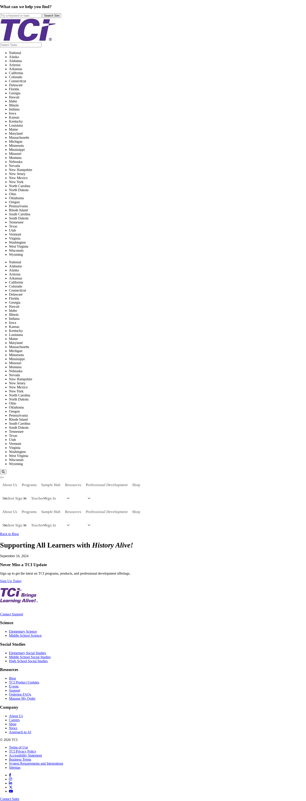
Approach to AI (20, 732)
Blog (12, 678)
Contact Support (11, 614)
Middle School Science (25, 635)
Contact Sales (9, 799)
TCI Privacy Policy (22, 751)
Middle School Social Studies (30, 657)
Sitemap (14, 767)
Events (14, 686)
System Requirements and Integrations (36, 763)
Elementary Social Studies (27, 653)
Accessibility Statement (25, 755)
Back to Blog (9, 534)
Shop (12, 724)
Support (14, 690)
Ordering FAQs (20, 694)
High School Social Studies (28, 661)
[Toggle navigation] (2, 477)
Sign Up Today (11, 581)
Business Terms (20, 759)
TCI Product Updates (24, 682)
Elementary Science (23, 631)
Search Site (51, 15)
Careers (14, 720)
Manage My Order (22, 698)
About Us (16, 716)
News (13, 728)
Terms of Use (18, 747)
